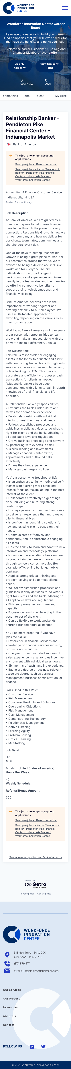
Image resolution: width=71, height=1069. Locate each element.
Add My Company (19, 66)
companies (10, 96)
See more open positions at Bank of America (35, 857)
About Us (9, 1016)
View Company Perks (49, 66)
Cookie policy (44, 893)
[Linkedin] (32, 1046)
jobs (26, 96)
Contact (8, 1025)
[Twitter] (43, 1046)
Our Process (11, 998)
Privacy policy (27, 893)
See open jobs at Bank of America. (36, 164)
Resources (10, 1007)
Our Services (12, 989)
